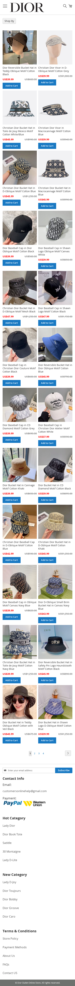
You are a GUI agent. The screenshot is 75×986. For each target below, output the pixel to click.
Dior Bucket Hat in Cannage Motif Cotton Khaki (19, 487)
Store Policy (10, 938)
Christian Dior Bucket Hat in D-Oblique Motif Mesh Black (19, 309)
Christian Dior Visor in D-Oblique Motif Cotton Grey (53, 69)
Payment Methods (15, 947)
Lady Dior (9, 826)
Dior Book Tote (12, 834)
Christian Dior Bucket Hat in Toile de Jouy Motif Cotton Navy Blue (19, 665)
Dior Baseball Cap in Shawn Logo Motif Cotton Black (54, 309)
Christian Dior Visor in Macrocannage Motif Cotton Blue (54, 131)
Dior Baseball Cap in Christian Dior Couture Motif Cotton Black (19, 368)
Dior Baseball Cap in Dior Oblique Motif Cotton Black (18, 249)
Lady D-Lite (10, 860)
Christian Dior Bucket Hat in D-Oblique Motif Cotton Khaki (54, 545)
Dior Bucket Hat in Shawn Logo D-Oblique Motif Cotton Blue (55, 726)
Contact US (10, 973)
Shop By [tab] (9, 21)
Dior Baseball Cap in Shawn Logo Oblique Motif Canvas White (54, 251)
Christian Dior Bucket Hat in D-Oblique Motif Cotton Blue (19, 189)
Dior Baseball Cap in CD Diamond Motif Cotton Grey (19, 426)
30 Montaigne (12, 851)
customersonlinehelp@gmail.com (25, 791)
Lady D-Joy (9, 882)
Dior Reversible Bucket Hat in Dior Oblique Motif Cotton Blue (55, 368)
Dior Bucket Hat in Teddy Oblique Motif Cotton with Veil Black (18, 726)
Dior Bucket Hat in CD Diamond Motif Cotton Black (54, 487)
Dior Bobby (10, 899)
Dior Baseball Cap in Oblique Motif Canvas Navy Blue (19, 603)
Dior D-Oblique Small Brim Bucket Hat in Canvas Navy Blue (53, 605)
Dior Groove (11, 908)
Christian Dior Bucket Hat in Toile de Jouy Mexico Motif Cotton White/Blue (19, 131)
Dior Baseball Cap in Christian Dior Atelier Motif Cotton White (54, 428)
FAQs (6, 964)
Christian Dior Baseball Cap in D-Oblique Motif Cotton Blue (19, 545)
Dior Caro (9, 916)
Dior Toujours (12, 891)
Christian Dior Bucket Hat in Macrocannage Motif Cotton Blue (54, 191)
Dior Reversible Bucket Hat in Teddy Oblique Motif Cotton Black (20, 71)
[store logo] (27, 7)
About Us (9, 956)
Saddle (7, 843)
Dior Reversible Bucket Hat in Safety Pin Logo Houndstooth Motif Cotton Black (55, 665)
